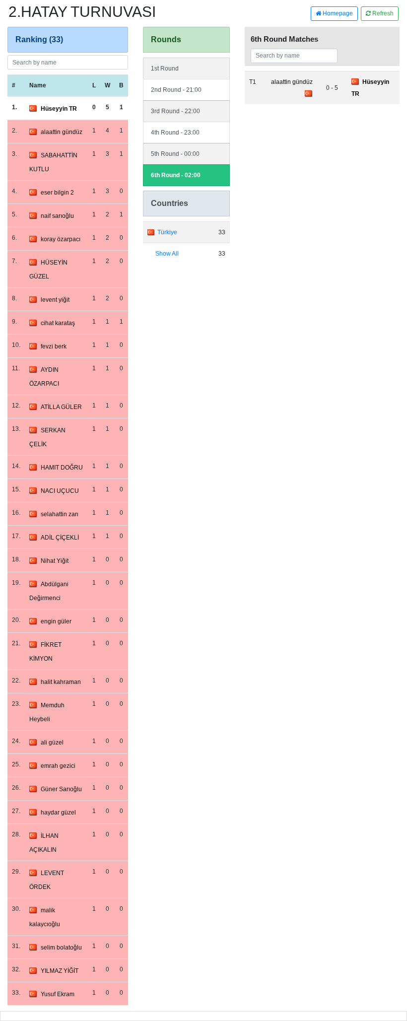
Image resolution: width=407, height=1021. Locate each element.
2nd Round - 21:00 (176, 89)
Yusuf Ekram (57, 994)
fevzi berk (54, 346)
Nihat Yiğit (54, 560)
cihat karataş (58, 323)
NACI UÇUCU (60, 490)
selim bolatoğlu (61, 947)
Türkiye (167, 232)
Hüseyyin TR (59, 108)
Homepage (337, 13)
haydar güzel (58, 812)
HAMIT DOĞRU (62, 467)
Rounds (166, 39)
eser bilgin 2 (57, 192)
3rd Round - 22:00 (175, 111)
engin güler (56, 621)
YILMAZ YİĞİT (59, 970)
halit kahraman (61, 682)
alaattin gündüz (61, 132)
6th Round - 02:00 (176, 175)
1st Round (165, 68)
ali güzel (52, 742)
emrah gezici (58, 765)
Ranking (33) (39, 39)
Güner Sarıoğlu (61, 789)
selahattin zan (59, 514)
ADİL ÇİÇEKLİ (60, 537)
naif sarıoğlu (57, 215)
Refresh (382, 13)
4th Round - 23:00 (175, 132)
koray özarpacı (60, 239)
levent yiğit (55, 299)
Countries (169, 203)
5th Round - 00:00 (175, 153)
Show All (167, 253)
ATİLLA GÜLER (61, 407)
